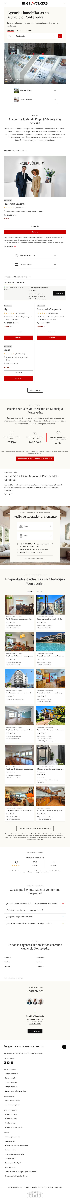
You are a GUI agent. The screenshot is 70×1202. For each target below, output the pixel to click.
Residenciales (9, 283)
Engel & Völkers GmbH (41, 834)
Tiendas (29, 30)
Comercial (21, 283)
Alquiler (20, 30)
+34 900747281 (9, 1058)
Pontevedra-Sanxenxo (15, 203)
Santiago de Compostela (49, 309)
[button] (35, 255)
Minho (7, 349)
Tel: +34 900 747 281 (35, 1023)
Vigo (6, 309)
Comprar (10, 30)
